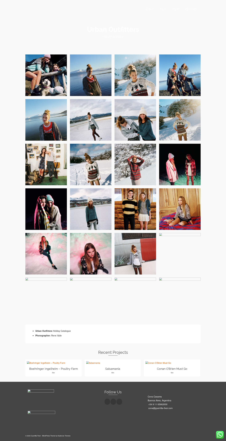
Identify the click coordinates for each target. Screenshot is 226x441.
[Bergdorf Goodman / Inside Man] (115, 42)
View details (53, 362)
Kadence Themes (64, 436)
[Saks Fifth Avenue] (110, 42)
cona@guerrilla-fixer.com (160, 408)
